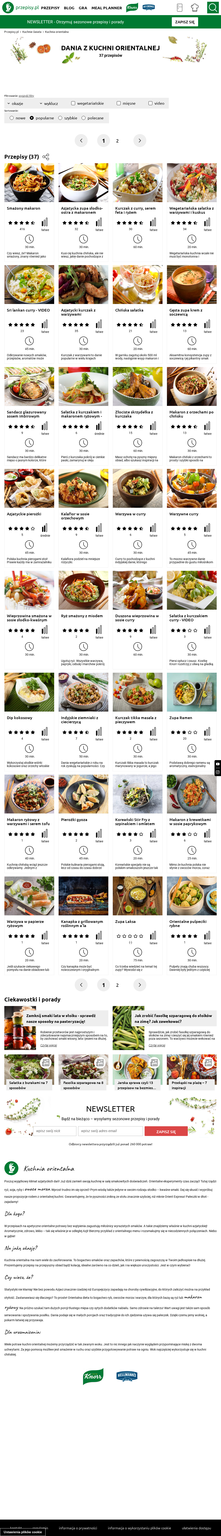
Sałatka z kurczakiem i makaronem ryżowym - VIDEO (81, 414)
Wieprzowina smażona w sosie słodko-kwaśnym (29, 618)
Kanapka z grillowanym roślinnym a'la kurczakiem (82, 923)
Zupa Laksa (125, 921)
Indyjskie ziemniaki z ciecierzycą (79, 719)
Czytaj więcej (48, 1045)
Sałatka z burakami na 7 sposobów (28, 1085)
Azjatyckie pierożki (24, 514)
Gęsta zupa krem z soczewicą (185, 312)
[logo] (20, 7)
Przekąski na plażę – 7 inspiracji (189, 1085)
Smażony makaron (23, 208)
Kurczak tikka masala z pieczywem (135, 719)
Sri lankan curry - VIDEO (28, 310)
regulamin (40, 1528)
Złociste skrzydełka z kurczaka (134, 414)
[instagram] (218, 772)
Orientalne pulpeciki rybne (188, 923)
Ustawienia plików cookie (23, 1532)
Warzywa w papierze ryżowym (25, 923)
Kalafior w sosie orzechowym (75, 516)
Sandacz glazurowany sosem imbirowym (26, 414)
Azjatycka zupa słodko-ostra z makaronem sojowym (82, 210)
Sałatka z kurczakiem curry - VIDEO (188, 618)
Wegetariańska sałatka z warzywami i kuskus (191, 210)
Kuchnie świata (31, 32)
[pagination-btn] (139, 140)
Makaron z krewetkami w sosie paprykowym (190, 821)
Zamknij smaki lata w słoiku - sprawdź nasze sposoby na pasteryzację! (61, 1018)
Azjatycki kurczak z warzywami (78, 312)
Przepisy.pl (11, 32)
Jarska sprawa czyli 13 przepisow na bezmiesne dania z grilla (137, 1085)
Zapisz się (166, 1131)
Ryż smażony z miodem (82, 616)
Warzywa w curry (130, 514)
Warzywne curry (183, 514)
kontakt (16, 1528)
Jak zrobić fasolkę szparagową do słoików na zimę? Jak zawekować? (173, 1018)
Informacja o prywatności (78, 1528)
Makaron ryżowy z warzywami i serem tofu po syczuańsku (28, 821)
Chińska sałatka (129, 310)
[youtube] (218, 764)
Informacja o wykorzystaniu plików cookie (139, 1528)
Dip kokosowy (19, 717)
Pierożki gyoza (74, 819)
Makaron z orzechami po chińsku (191, 414)
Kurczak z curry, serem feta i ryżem (135, 210)
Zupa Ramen (180, 717)
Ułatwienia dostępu (196, 1528)
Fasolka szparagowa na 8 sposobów (83, 1085)
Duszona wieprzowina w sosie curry (137, 618)
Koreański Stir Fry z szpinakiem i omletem (135, 821)
